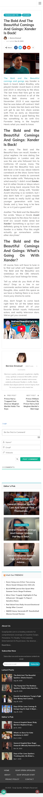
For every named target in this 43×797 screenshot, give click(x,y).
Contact (29, 779)
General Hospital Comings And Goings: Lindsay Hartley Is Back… (21, 533)
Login (4, 423)
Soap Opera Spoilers (25, 770)
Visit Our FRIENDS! (14, 575)
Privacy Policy (12, 779)
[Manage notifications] (37, 792)
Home (6, 770)
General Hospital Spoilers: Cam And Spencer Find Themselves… (21, 507)
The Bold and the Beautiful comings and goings (21, 79)
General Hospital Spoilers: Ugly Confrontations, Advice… (21, 559)
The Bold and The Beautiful (13, 15)
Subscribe (35, 664)
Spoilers (26, 15)
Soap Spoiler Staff (26, 775)
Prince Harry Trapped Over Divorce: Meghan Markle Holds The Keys (12, 404)
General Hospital (21, 499)
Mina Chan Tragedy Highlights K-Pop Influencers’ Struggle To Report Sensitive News (21, 598)
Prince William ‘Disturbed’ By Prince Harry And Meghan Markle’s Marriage (31, 404)
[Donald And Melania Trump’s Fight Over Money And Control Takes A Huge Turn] (7, 699)
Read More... (6, 645)
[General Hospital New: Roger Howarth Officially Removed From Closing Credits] (7, 746)
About (7, 775)
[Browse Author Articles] (21, 357)
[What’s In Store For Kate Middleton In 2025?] (7, 735)
